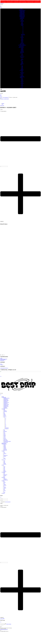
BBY (22, 78)
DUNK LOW (6, 428)
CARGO (22, 80)
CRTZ (22, 54)
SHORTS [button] (21, 77)
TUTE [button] (21, 60)
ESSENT (22, 82)
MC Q (4, 432)
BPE (4, 483)
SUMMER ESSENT (6, 406)
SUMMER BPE (22, 13)
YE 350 (22, 42)
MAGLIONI (22, 51)
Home (1, 97)
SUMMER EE (22, 17)
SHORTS (22, 49)
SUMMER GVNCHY (22, 15)
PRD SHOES (5, 431)
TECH (4, 460)
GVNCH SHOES (22, 45)
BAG (4, 476)
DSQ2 (22, 67)
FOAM (22, 39)
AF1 (23, 26)
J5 (5, 422)
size (0, 507)
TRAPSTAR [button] (21, 74)
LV (22, 65)
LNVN (22, 38)
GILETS (5, 444)
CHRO (4, 466)
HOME (3, 396)
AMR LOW (22, 20)
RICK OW (5, 438)
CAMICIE (5, 448)
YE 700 (22, 41)
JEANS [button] (21, 64)
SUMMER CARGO (22, 12)
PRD (4, 489)
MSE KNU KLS (22, 56)
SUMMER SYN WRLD (22, 10)
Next (2, 104)
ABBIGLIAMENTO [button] (21, 47)
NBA (22, 84)
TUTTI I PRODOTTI (5, 97)
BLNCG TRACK (22, 44)
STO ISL (22, 85)
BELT (22, 71)
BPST (22, 22)
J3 (5, 420)
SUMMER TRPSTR (22, 11)
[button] (0, 98)
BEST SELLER (21, 46)
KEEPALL (22, 73)
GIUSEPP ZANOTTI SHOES (7, 441)
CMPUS (22, 23)
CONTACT (21, 87)
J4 (5, 421)
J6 (5, 423)
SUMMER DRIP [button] (21, 9)
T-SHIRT (22, 48)
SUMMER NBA (22, 14)
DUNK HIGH (23, 34)
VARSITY (22, 50)
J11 (5, 424)
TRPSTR (22, 59)
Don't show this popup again (4, 629)
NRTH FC (22, 57)
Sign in (1, 503)
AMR (22, 19)
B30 (4, 412)
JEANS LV (22, 55)
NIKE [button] (22, 25)
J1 (5, 418)
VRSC (22, 36)
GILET (22, 75)
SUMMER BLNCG (6, 405)
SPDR (22, 62)
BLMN (4, 470)
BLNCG (5, 482)
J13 (22, 32)
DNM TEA (22, 69)
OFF (22, 35)
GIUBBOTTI (22, 76)
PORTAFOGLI (22, 72)
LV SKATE (22, 24)
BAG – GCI (4, 237)
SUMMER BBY (22, 18)
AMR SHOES (22, 21)
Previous (3, 103)
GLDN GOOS (22, 43)
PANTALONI (22, 52)
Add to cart (2, 221)
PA (22, 86)
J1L (22, 27)
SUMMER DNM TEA (6, 402)
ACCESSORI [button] (21, 70)
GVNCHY (22, 83)
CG (22, 53)
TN (22, 33)
